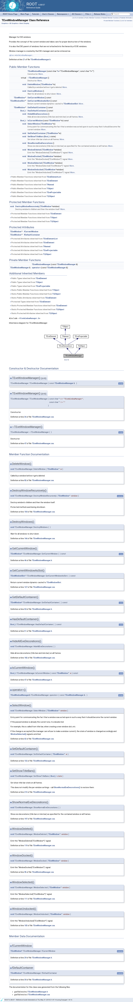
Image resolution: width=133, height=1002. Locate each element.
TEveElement (52, 181)
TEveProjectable (53, 192)
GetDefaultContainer (37, 107)
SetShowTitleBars (35, 136)
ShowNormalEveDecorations (40, 143)
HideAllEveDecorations (38, 114)
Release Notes (99, 14)
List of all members (78, 18)
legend (66, 359)
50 (25, 609)
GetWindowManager (24, 55)
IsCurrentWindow (35, 121)
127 (25, 587)
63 (25, 739)
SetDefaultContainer (37, 133)
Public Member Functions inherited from (36, 177)
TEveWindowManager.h (40, 59)
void (24, 84)
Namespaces (63, 14)
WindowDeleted (34, 150)
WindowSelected (35, 163)
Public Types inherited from (29, 278)
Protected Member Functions (110, 18)
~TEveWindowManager (37, 78)
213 (25, 792)
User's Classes (48, 14)
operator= (36, 268)
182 (25, 658)
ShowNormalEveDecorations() (67, 787)
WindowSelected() (18, 734)
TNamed (50, 185)
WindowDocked (34, 156)
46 (25, 560)
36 (25, 417)
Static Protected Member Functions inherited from (39, 306)
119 (25, 845)
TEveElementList (53, 177)
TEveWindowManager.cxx (43, 417)
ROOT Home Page (10, 14)
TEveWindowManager (37, 71)
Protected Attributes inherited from (34, 239)
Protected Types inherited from (31, 302)
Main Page (25, 14)
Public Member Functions (92, 18)
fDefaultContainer (32, 235)
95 (25, 872)
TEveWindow (46, 84)
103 (25, 925)
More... (41, 74)
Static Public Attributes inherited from (33, 298)
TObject (50, 188)
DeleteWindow (34, 84)
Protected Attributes (126, 18)
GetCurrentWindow (36, 98)
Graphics (5, 23)
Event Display (24, 23)
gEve (11, 55)
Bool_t (23, 111)
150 (25, 512)
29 (25, 958)
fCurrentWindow (31, 232)
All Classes (77, 14)
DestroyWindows (35, 91)
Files (88, 14)
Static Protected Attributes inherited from (34, 313)
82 (25, 480)
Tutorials (35, 14)
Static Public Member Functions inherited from (35, 290)
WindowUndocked (35, 170)
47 (25, 443)
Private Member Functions (111, 21)
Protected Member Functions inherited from (36, 214)
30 (25, 980)
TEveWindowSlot (17, 101)
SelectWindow (34, 124)
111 (25, 899)
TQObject (50, 196)
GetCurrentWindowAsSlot (39, 101)
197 (25, 819)
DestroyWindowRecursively (27, 206)
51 (25, 631)
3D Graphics (13, 23)
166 (25, 538)
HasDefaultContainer (37, 111)
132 (25, 761)
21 (24, 59)
